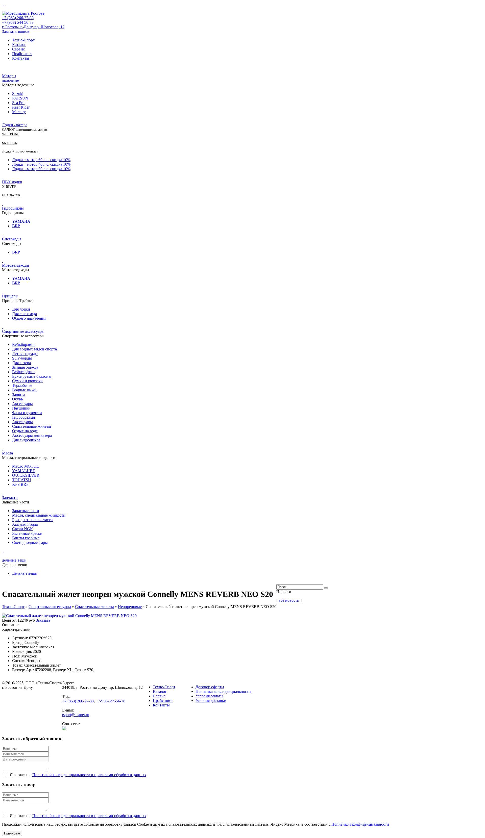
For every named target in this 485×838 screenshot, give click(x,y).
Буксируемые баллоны (31, 376)
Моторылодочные (10, 78)
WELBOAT (10, 134)
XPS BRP (20, 484)
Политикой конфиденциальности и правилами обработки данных (89, 775)
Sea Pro (18, 102)
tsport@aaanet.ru (75, 715)
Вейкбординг (23, 344)
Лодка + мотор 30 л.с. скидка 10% (41, 169)
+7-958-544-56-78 (110, 701)
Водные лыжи (24, 390)
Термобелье (22, 385)
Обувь (17, 399)
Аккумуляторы (25, 524)
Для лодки (21, 309)
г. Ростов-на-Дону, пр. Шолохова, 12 (33, 27)
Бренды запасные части (32, 520)
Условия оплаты (209, 696)
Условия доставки (211, 700)
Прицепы (10, 296)
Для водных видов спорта (34, 349)
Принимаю (12, 833)
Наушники (21, 408)
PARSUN (20, 98)
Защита (18, 394)
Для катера (21, 363)
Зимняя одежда (25, 367)
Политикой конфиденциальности (360, 824)
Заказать (43, 620)
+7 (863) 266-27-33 (18, 18)
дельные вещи (14, 560)
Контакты (20, 58)
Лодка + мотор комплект (21, 151)
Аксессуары (22, 403)
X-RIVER (9, 187)
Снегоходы (11, 239)
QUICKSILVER (25, 475)
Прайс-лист (22, 54)
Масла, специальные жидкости (38, 515)
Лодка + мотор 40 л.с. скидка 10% (41, 164)
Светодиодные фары (30, 542)
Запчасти (10, 497)
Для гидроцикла (26, 440)
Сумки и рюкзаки (27, 381)
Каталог (19, 44)
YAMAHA (21, 221)
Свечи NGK (22, 529)
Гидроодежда (23, 417)
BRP (16, 226)
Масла (7, 453)
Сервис (18, 49)
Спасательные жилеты (31, 426)
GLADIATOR (11, 195)
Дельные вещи (24, 573)
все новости (289, 600)
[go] (326, 588)
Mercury (19, 112)
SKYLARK (9, 143)
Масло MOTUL (25, 466)
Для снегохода (24, 314)
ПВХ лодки (12, 182)
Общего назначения (29, 318)
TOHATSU (21, 480)
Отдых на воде (25, 431)
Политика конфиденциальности (223, 691)
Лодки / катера (14, 125)
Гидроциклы (13, 208)
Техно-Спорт (23, 40)
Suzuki (17, 93)
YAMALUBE (23, 471)
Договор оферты (210, 687)
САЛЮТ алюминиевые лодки (24, 130)
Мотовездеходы (15, 265)
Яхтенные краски (27, 533)
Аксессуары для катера (32, 435)
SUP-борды (22, 358)
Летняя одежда (25, 353)
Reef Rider (21, 107)
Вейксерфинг (23, 372)
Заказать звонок (15, 31)
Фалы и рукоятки (27, 413)
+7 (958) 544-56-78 (18, 22)
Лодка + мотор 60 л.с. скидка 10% (41, 160)
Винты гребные (25, 538)
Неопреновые (130, 606)
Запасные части (25, 511)
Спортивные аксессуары (23, 331)
